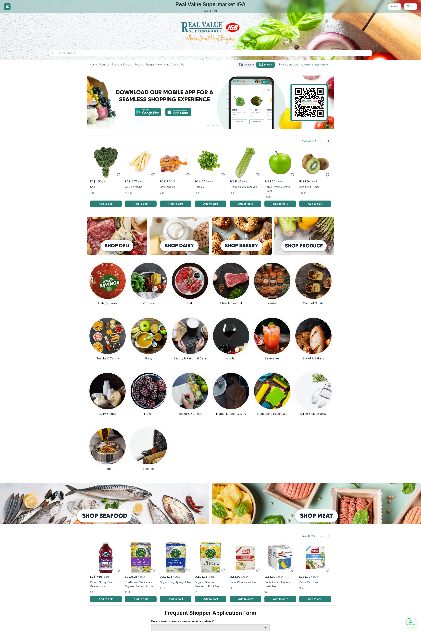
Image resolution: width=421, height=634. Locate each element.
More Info (210, 10)
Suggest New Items (157, 64)
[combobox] (210, 627)
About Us (104, 64)
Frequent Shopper (122, 64)
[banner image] (210, 30)
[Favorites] (118, 175)
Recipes (139, 64)
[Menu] (7, 6)
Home (93, 64)
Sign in (394, 6)
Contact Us (177, 64)
